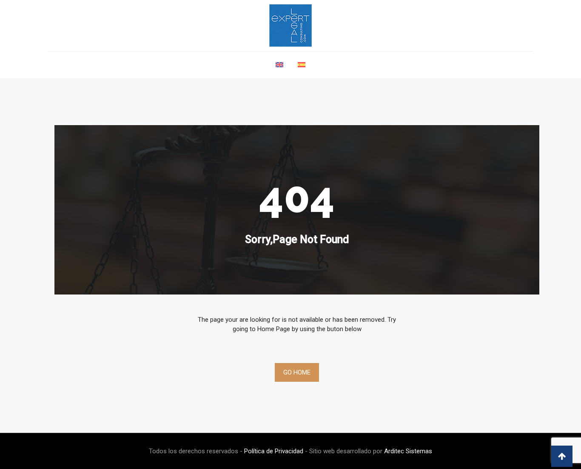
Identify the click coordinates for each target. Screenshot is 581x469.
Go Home (296, 372)
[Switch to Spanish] (301, 69)
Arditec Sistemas (408, 451)
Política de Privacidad (273, 451)
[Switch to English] (279, 69)
